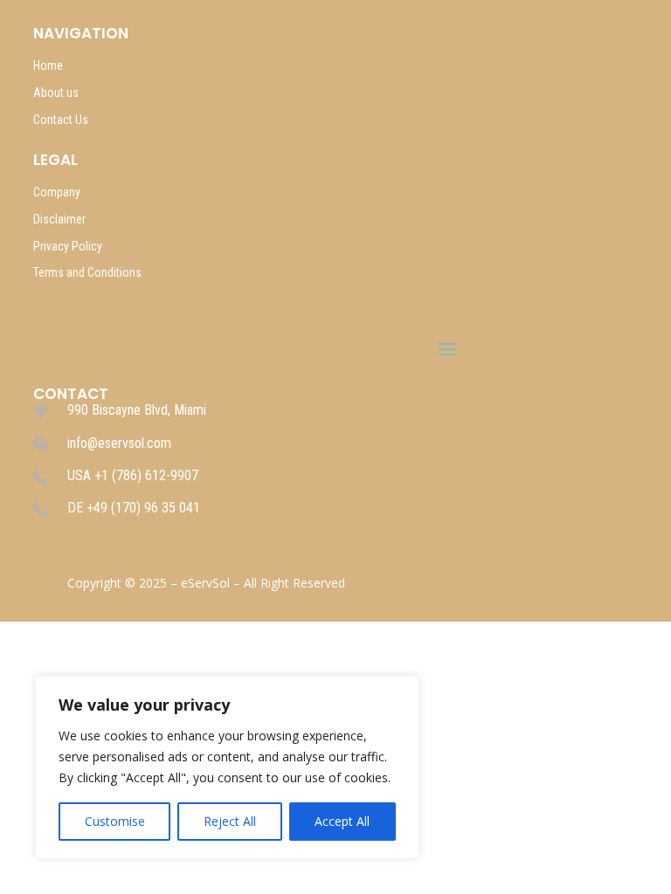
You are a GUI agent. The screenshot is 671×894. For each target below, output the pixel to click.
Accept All (342, 821)
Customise (115, 821)
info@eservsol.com (119, 443)
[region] (227, 767)
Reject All (230, 821)
